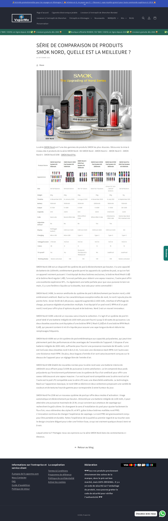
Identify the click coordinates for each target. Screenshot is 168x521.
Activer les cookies (57, 482)
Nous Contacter (19, 477)
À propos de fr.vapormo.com (25, 473)
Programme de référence (59, 474)
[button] (80, 18)
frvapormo (86, 515)
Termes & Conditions (58, 470)
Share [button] (41, 65)
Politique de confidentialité (61, 478)
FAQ (14, 481)
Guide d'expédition (21, 485)
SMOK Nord (49, 147)
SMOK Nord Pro (68, 154)
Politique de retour (21, 488)
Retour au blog (85, 447)
